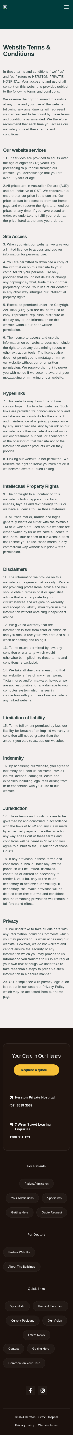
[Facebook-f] (30, 1390)
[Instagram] (42, 1390)
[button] (66, 7)
